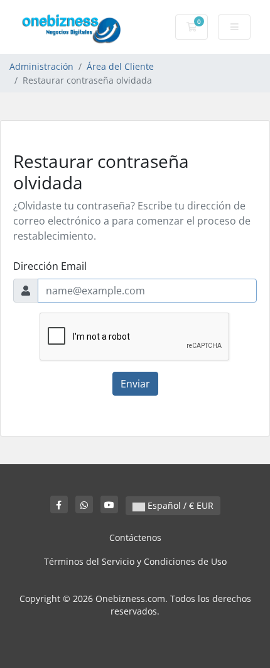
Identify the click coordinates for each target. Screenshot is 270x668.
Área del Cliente (120, 66)
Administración (41, 66)
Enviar (135, 384)
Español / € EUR (179, 505)
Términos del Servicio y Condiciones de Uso (135, 561)
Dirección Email (50, 266)
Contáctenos (135, 537)
